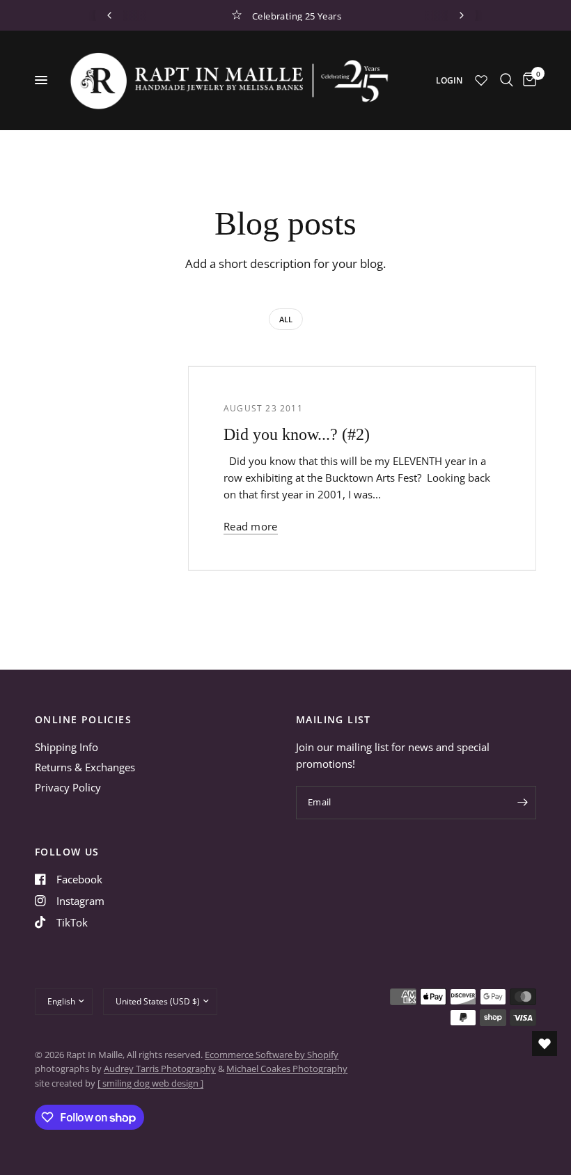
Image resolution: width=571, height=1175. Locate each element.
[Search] (506, 80)
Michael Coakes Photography (286, 1068)
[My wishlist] (481, 80)
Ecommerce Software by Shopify (271, 1054)
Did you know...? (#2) (297, 434)
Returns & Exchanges (85, 767)
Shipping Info (66, 747)
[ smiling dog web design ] (150, 1083)
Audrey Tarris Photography (160, 1068)
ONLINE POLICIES (83, 720)
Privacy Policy (68, 787)
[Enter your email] (522, 802)
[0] (527, 80)
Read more (251, 527)
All (285, 319)
